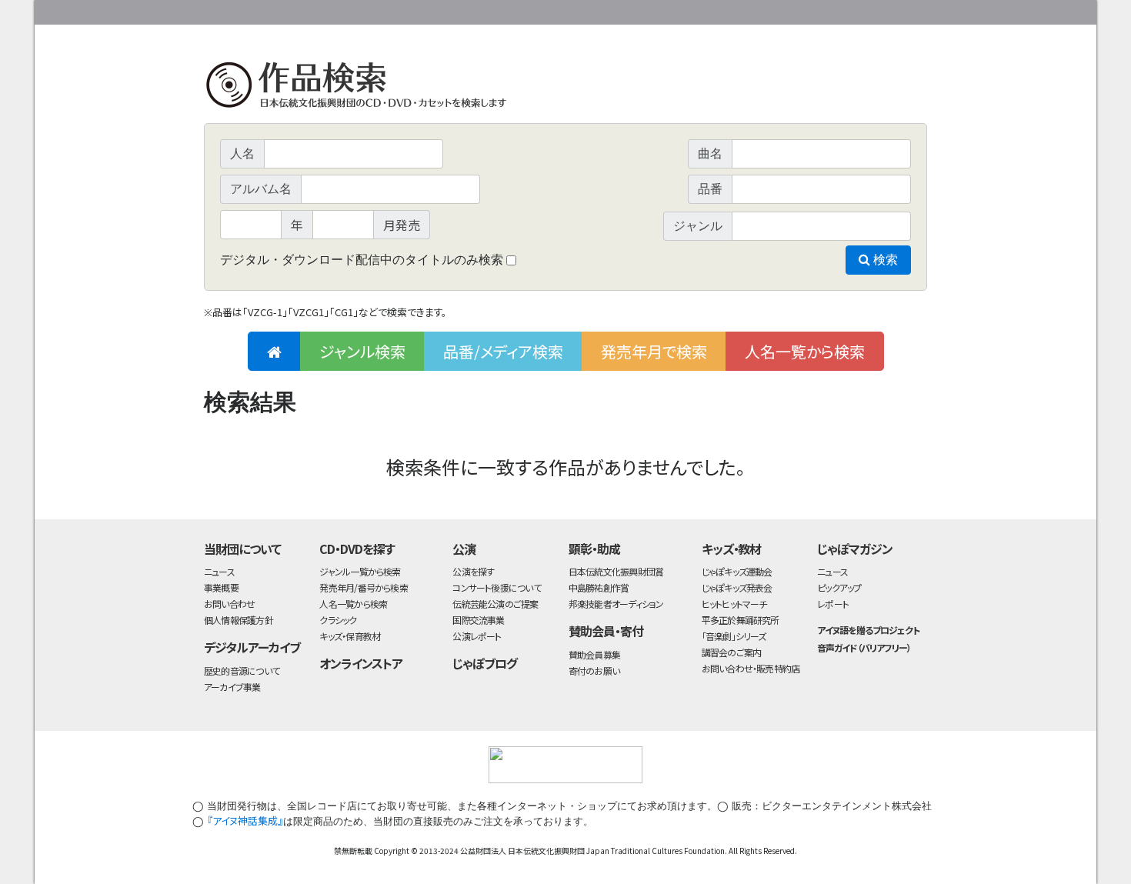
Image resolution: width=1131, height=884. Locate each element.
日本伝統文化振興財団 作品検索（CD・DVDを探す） (565, 88)
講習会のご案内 (732, 652)
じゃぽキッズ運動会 (737, 571)
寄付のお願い (594, 670)
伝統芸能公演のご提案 (495, 603)
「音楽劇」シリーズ (734, 635)
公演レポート (476, 635)
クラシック (337, 619)
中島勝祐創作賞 (599, 587)
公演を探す (473, 571)
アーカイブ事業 (232, 686)
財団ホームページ (746, 9)
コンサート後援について (496, 587)
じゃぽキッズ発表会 (737, 587)
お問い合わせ (884, 9)
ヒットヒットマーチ (734, 603)
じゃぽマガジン (854, 548)
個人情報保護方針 (238, 619)
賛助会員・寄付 (606, 631)
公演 (463, 548)
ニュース (219, 571)
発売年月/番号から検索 (363, 587)
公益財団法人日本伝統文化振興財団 (287, 11)
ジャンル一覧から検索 (359, 571)
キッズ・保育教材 (349, 635)
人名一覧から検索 (805, 351)
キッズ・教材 (732, 548)
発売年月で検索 (654, 351)
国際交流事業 (478, 619)
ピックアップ (839, 587)
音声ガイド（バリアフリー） (863, 647)
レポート (833, 603)
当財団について (242, 548)
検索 (884, 259)
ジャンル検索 (362, 351)
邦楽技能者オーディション (616, 603)
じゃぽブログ (484, 663)
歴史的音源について (241, 670)
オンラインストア (360, 663)
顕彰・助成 (594, 548)
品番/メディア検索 (503, 351)
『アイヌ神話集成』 (245, 820)
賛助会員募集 (594, 654)
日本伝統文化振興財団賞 (616, 571)
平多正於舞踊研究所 (740, 619)
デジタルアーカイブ (252, 647)
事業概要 (807, 9)
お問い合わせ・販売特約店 (751, 668)
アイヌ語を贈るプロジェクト (868, 629)
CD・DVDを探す (357, 548)
